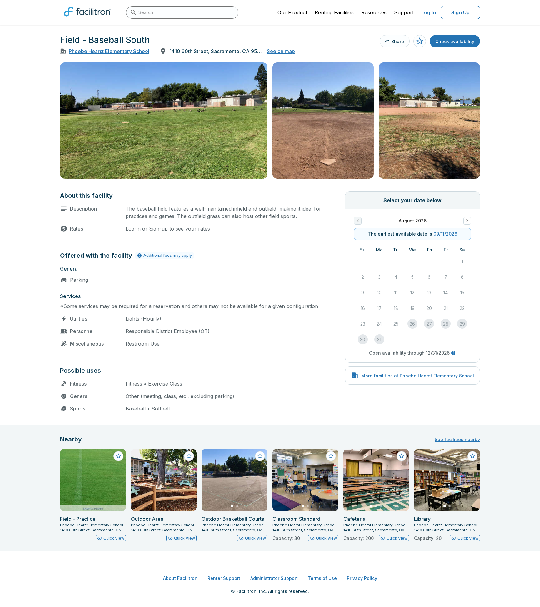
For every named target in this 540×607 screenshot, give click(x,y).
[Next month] (467, 221)
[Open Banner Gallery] (164, 120)
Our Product (292, 12)
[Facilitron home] (87, 18)
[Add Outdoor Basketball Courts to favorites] (260, 456)
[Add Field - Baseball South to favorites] (419, 41)
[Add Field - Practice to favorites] (118, 456)
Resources (374, 12)
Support (404, 12)
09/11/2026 (445, 233)
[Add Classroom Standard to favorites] (331, 456)
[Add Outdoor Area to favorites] (189, 456)
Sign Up (460, 12)
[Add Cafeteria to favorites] (402, 456)
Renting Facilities (334, 12)
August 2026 (413, 220)
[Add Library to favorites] (473, 456)
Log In (428, 12)
